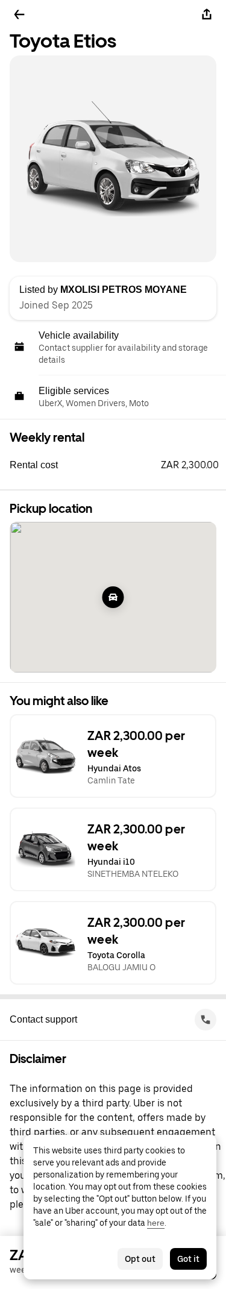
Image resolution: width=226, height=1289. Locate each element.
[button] (118, 465)
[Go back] (19, 14)
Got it (188, 1259)
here (156, 1223)
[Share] (206, 14)
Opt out (140, 1259)
